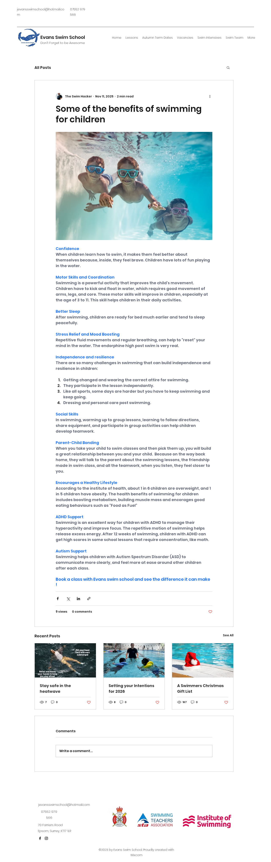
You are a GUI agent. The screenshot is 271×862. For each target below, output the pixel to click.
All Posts (43, 67)
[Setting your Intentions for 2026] (134, 660)
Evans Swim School (62, 37)
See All (228, 635)
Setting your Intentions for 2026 (131, 688)
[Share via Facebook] (58, 599)
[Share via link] (89, 599)
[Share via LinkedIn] (78, 599)
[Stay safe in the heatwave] (65, 660)
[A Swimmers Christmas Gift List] (202, 660)
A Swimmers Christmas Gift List (200, 688)
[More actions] (209, 96)
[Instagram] (46, 838)
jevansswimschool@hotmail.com (64, 804)
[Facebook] (40, 838)
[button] (228, 67)
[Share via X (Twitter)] (68, 599)
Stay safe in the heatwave (55, 688)
